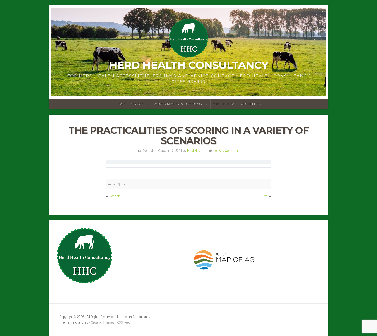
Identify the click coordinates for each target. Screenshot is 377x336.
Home (120, 104)
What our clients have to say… (179, 104)
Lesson (115, 196)
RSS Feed (123, 322)
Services (138, 104)
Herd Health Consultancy (188, 65)
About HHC (249, 104)
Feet (264, 196)
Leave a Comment (226, 151)
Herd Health (195, 151)
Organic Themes (102, 322)
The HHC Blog (224, 104)
